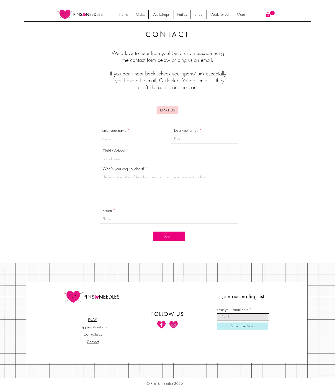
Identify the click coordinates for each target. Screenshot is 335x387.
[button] (270, 14)
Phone (107, 210)
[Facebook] (161, 324)
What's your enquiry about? (124, 168)
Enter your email (186, 130)
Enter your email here (232, 309)
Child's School (114, 150)
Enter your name (114, 130)
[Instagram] (173, 324)
